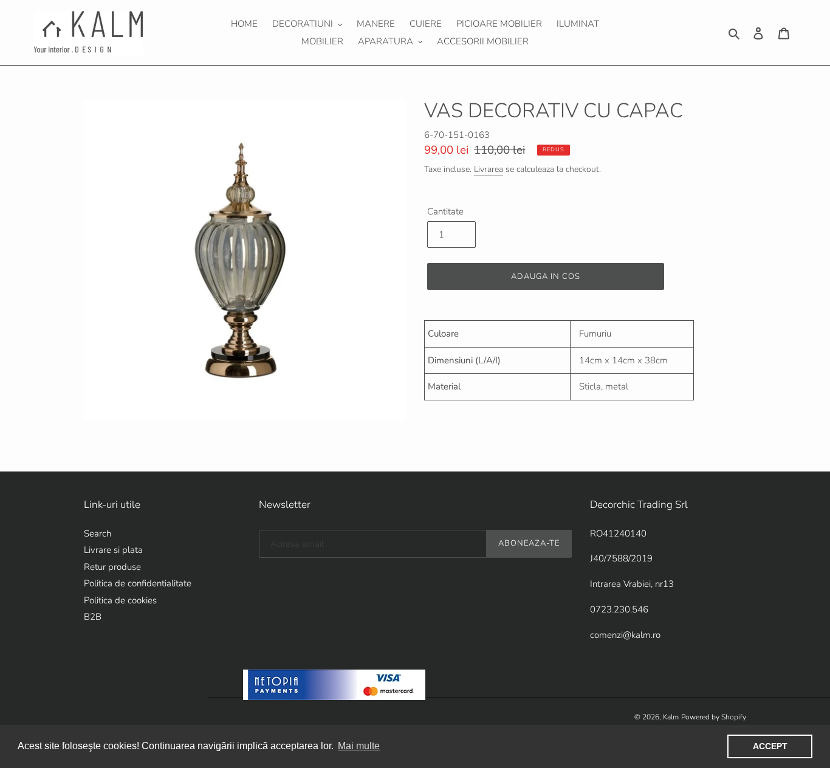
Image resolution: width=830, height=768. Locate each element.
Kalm (671, 717)
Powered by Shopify (713, 717)
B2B (92, 617)
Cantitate (445, 211)
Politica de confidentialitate (137, 583)
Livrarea (488, 169)
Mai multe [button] (359, 746)
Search (97, 533)
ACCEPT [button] (770, 746)
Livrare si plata (113, 550)
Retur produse (112, 567)
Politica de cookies (120, 600)
